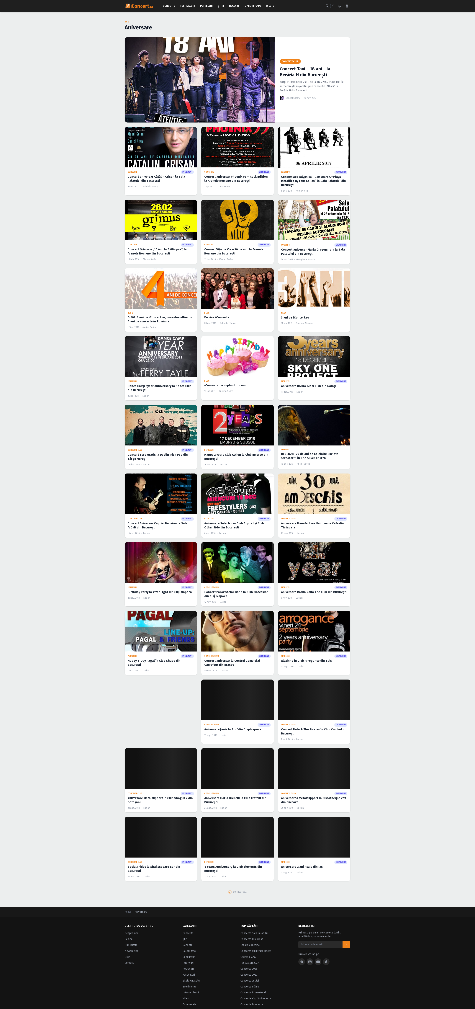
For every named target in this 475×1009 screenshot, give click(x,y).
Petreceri (206, 5)
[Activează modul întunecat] (339, 6)
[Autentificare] (347, 6)
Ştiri (221, 5)
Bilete (270, 5)
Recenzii (234, 5)
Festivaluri (187, 5)
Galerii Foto (253, 5)
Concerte (169, 5)
